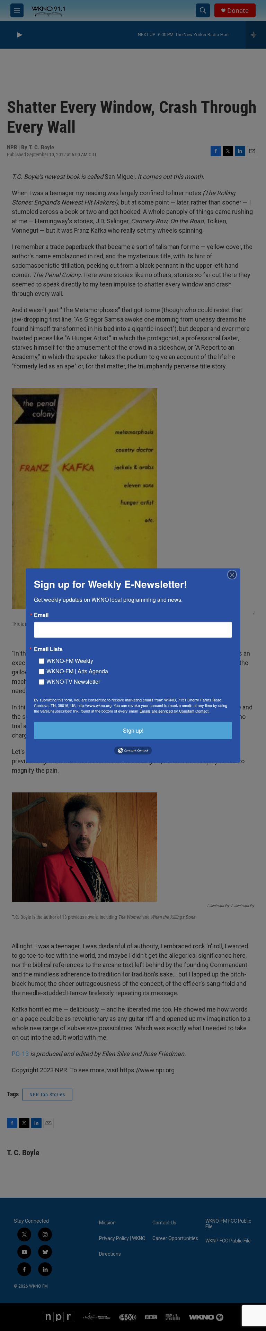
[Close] (234, 574)
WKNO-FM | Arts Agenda (77, 671)
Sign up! (133, 730)
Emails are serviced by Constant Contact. (175, 710)
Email (41, 614)
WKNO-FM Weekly (69, 660)
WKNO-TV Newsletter (73, 681)
